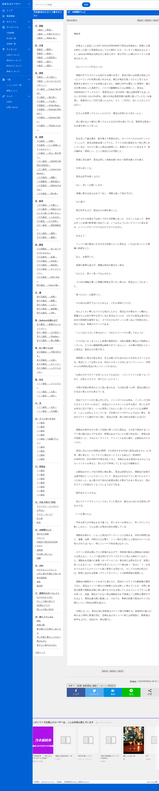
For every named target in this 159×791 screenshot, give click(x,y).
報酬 (39, 558)
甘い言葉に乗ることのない (49, 637)
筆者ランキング (13, 71)
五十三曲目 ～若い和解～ (49, 340)
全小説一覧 (11, 38)
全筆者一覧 (11, 44)
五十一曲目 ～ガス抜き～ (49, 332)
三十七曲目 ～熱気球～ (48, 265)
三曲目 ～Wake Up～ (47, 38)
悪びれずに (42, 641)
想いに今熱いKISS (45, 609)
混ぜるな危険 (43, 534)
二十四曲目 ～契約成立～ (49, 181)
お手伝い (41, 510)
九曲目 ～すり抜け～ (47, 77)
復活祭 (40, 586)
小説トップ (40, 652)
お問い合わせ (12, 107)
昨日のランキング (14, 66)
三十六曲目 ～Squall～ (47, 261)
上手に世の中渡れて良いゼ (49, 574)
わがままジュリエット (47, 569)
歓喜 (39, 522)
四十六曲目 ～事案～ (47, 301)
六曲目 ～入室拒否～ (47, 57)
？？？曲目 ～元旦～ (47, 407)
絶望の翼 (41, 625)
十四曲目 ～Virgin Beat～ (49, 105)
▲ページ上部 (152, 782)
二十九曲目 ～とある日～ (49, 217)
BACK (140, 20)
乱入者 (40, 518)
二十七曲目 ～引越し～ (48, 205)
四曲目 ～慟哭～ (45, 49)
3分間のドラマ (43, 605)
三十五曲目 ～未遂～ (47, 257)
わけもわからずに (45, 597)
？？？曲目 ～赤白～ (47, 396)
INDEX (148, 20)
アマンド (41, 538)
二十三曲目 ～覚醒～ (47, 177)
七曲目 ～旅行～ (45, 61)
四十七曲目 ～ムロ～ (47, 305)
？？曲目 (41, 423)
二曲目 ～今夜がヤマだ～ (49, 34)
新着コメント (12, 91)
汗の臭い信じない (45, 554)
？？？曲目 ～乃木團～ (48, 411)
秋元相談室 (42, 578)
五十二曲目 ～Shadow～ (48, 336)
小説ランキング (13, 55)
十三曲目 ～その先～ (47, 101)
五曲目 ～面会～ (45, 53)
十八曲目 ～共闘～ (46, 141)
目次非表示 (72, 20)
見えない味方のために (47, 645)
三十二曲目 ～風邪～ (47, 233)
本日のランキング (14, 60)
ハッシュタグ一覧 (14, 85)
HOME (36, 782)
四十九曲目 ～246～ (46, 313)
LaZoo (9, 102)
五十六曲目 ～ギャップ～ (49, 364)
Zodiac (59, 782)
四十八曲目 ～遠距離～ (48, 309)
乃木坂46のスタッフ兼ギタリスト (76, 782)
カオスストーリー (11, 3)
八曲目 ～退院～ (45, 65)
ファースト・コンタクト (48, 506)
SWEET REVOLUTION (47, 542)
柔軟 (39, 582)
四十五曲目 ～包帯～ (47, 296)
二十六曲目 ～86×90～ (47, 193)
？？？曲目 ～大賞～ (47, 392)
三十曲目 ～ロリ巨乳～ (48, 221)
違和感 (40, 550)
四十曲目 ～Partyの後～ (48, 285)
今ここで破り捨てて (46, 601)
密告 (39, 621)
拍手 (71, 686)
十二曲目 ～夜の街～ (47, 97)
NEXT (156, 20)
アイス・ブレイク (45, 514)
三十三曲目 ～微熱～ (47, 237)
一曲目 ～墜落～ (45, 30)
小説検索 (10, 33)
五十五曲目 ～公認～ (47, 360)
